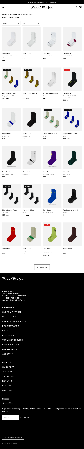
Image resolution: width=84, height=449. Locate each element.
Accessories (15, 14)
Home (4, 14)
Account (7, 354)
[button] (3, 7)
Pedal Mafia (8, 444)
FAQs (5, 330)
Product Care (10, 326)
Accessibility (10, 335)
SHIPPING (7, 385)
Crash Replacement (14, 321)
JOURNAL (7, 372)
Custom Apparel (11, 312)
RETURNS (7, 381)
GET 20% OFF (25, 418)
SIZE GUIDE (8, 376)
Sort (24, 23)
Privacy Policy (10, 344)
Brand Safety (10, 349)
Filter (5, 23)
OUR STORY (8, 367)
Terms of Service (12, 340)
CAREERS (7, 390)
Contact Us (9, 317)
